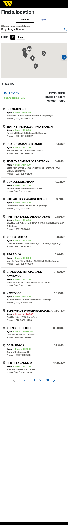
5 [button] (40, 380)
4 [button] (34, 380)
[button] (53, 380)
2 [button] (24, 380)
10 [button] (47, 380)
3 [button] (29, 380)
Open (20, 37)
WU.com (11, 93)
